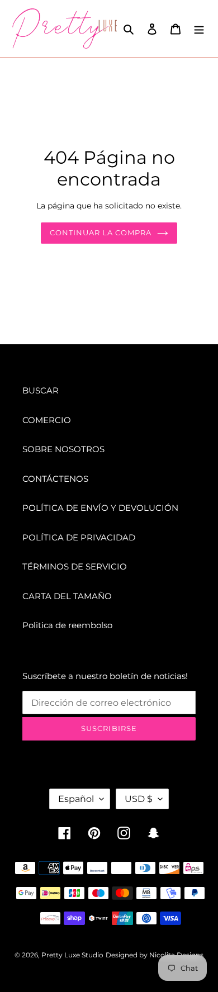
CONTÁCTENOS (55, 478)
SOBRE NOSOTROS (63, 449)
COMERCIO (46, 420)
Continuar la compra (101, 232)
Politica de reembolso (67, 625)
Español (76, 799)
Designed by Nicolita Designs (154, 955)
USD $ (139, 799)
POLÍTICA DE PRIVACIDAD (78, 537)
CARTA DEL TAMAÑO (67, 596)
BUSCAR (40, 390)
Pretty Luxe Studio (72, 955)
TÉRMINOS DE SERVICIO (74, 566)
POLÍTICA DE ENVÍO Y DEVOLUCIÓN (100, 507)
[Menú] (199, 29)
